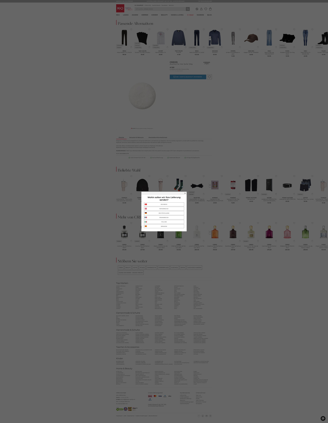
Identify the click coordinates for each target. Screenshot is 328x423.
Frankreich (164, 217)
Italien (164, 222)
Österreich (164, 208)
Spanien (164, 226)
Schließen (185, 193)
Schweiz (164, 204)
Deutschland (164, 213)
